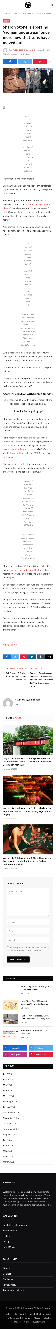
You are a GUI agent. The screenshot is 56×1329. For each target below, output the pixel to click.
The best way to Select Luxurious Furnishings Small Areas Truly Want (35, 1017)
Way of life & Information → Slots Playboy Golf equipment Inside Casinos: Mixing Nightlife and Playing (27, 812)
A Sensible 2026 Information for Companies (34, 1032)
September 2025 (11, 1129)
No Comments (11, 54)
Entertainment (10, 1230)
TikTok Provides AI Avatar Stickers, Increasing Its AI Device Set (14, 676)
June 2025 (8, 1145)
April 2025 (8, 1156)
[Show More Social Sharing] (50, 61)
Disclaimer (8, 1279)
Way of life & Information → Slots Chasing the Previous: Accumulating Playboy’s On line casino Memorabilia (27, 861)
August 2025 (9, 1134)
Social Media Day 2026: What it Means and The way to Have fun (34, 1003)
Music (26, 1322)
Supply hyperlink (11, 644)
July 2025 (7, 1140)
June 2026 (8, 1079)
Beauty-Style (21, 1314)
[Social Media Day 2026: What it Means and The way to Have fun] (10, 1005)
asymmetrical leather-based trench (20, 449)
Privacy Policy (9, 1285)
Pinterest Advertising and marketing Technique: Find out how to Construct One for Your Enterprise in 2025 (41, 679)
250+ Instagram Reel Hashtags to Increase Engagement (35, 988)
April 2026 (8, 1090)
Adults (9, 1314)
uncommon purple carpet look (24, 570)
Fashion (6, 1236)
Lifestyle (47, 1318)
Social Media (9, 1247)
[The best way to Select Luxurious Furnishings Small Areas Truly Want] (10, 1019)
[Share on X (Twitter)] (25, 61)
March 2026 (9, 1096)
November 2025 (11, 1118)
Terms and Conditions (13, 1290)
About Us (7, 1268)
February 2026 (10, 1101)
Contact (7, 1274)
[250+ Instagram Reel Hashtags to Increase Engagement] (10, 990)
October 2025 (10, 1123)
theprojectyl (28, 1308)
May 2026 (7, 1085)
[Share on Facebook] (10, 61)
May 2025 (7, 1151)
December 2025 (11, 1112)
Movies (17, 1322)
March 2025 (9, 1162)
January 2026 (9, 1107)
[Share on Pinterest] (40, 61)
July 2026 (7, 1074)
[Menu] (5, 5)
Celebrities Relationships (15, 1225)
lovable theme (38, 1322)
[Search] (51, 5)
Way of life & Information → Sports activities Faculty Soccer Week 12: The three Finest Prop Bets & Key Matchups (27, 762)
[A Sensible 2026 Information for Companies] (10, 1034)
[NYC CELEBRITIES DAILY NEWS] (28, 5)
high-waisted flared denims (20, 453)
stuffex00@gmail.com (23, 50)
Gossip (6, 21)
